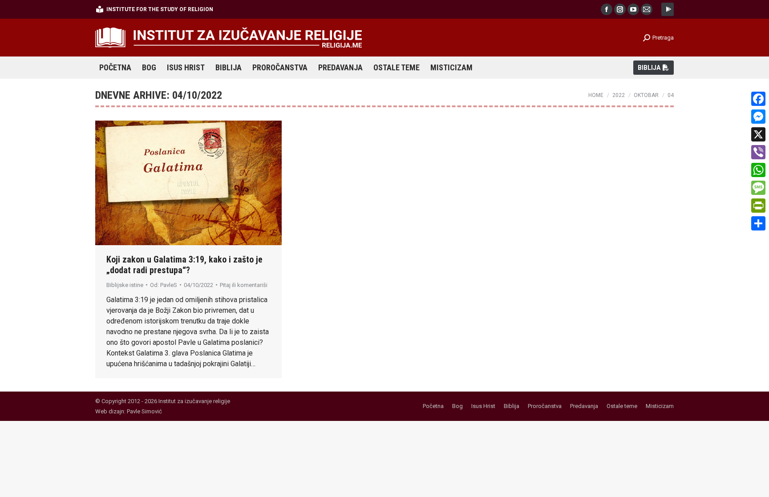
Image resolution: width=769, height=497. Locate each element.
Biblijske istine (124, 285)
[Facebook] (758, 99)
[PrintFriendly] (758, 205)
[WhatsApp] (758, 170)
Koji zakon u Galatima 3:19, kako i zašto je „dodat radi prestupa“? (184, 264)
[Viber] (758, 152)
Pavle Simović (144, 411)
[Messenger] (758, 116)
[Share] (758, 223)
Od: (163, 285)
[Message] (758, 188)
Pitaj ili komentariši (243, 285)
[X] (758, 134)
